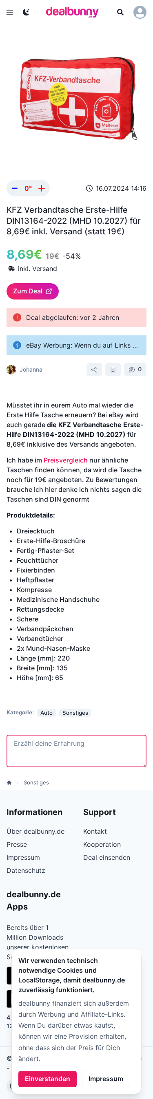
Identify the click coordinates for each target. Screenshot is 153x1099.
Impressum (106, 1079)
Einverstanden (47, 1079)
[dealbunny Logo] (75, 12)
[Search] (120, 12)
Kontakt (95, 831)
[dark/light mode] (26, 12)
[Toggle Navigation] (10, 12)
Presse (17, 844)
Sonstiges (36, 782)
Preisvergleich (66, 460)
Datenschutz (26, 870)
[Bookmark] (113, 369)
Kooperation (102, 844)
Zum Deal (27, 291)
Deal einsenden (106, 857)
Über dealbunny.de (35, 831)
